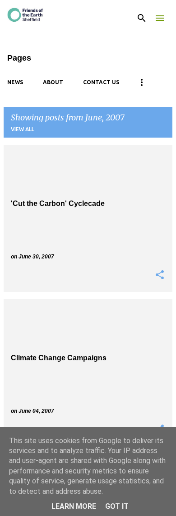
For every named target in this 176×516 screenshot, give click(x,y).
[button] (159, 275)
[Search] (141, 18)
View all (22, 129)
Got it (117, 506)
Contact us (101, 82)
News (15, 82)
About (53, 82)
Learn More (73, 506)
